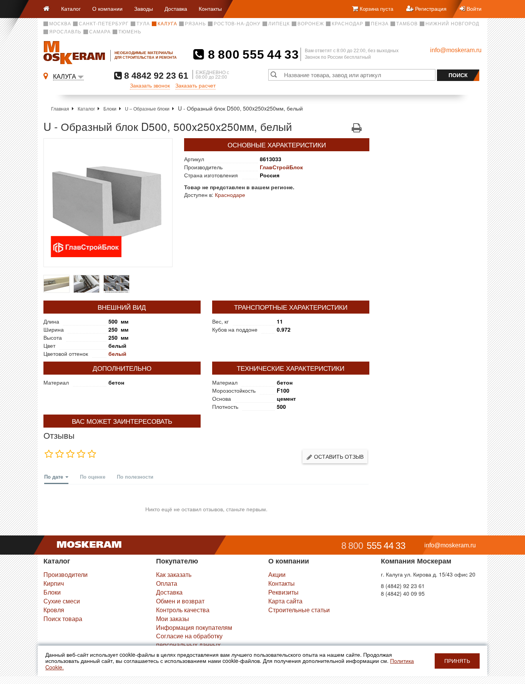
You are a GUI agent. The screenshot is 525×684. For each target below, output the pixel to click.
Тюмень (129, 32)
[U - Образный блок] (108, 202)
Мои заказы (172, 618)
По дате (54, 476)
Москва (60, 23)
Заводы (143, 8)
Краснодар (347, 23)
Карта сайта (285, 600)
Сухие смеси (61, 600)
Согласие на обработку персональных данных (189, 640)
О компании (107, 8)
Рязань (195, 23)
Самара (100, 32)
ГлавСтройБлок (281, 167)
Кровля (53, 609)
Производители (65, 574)
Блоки (109, 108)
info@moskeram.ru (456, 50)
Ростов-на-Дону (237, 23)
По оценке (92, 476)
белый (117, 353)
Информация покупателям (194, 627)
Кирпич (53, 583)
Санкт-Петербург (104, 23)
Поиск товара (62, 618)
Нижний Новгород (452, 23)
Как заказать (173, 574)
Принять (457, 661)
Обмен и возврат (180, 600)
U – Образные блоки (147, 108)
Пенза (380, 23)
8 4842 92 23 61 (155, 75)
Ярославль (65, 32)
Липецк (279, 23)
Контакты (210, 8)
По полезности (135, 476)
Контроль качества (182, 609)
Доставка (175, 8)
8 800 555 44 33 (251, 54)
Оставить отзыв (338, 456)
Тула (143, 23)
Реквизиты (283, 592)
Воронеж (310, 23)
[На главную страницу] (49, 9)
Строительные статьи (299, 609)
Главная (60, 108)
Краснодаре (230, 194)
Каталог (71, 8)
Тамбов (407, 23)
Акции (277, 574)
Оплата (166, 583)
